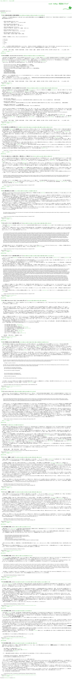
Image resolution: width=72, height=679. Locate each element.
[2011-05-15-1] (6, 616)
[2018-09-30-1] (9, 336)
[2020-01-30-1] (52, 160)
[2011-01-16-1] (24, 61)
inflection (32, 190)
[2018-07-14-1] (17, 182)
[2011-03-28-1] (25, 649)
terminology (26, 391)
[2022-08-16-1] (9, 82)
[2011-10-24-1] (62, 115)
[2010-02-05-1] (19, 324)
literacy (47, 223)
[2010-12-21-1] (58, 180)
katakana (46, 127)
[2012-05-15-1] (19, 144)
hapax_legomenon (42, 581)
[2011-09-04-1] (43, 61)
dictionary (46, 156)
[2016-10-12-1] (19, 605)
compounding (25, 15)
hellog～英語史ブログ (4, 0)
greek (45, 223)
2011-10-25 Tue (3, 608)
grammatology (32, 127)
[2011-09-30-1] (53, 462)
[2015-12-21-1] (23, 332)
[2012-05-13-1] (67, 131)
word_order (17, 190)
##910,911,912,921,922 (60, 463)
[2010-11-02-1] (15, 650)
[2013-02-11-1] (27, 328)
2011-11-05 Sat (3, 524)
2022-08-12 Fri (3, 85)
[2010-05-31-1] (4, 61)
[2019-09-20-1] (57, 130)
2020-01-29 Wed (3, 253)
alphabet (36, 127)
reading (37, 223)
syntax (28, 127)
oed (26, 555)
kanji (39, 127)
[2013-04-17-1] (42, 181)
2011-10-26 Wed (3, 579)
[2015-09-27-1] (21, 330)
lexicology (37, 581)
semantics (30, 15)
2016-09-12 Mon (3, 339)
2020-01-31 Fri (3, 188)
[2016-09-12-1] (14, 451)
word (43, 15)
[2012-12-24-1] (19, 637)
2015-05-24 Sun (3, 388)
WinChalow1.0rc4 (7, 677)
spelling (45, 300)
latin (42, 223)
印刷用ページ (9, 51)
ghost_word (48, 581)
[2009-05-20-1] (51, 459)
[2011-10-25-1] (12, 116)
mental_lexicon (27, 526)
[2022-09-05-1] (9, 486)
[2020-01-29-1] (24, 160)
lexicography (40, 156)
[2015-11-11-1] (19, 331)
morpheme (39, 457)
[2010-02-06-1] (20, 325)
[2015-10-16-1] (24, 605)
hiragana (42, 127)
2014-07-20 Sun (3, 422)
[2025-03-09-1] (9, 605)
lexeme (16, 457)
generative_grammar (31, 391)
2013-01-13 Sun (3, 454)
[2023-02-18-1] (9, 451)
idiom (34, 457)
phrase (11, 92)
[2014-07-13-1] (39, 246)
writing (19, 127)
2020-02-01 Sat (3, 153)
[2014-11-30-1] (19, 329)
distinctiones (23, 127)
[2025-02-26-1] (9, 121)
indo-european (48, 255)
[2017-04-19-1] (14, 336)
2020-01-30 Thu (3, 220)
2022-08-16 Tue (3, 12)
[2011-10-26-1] (31, 116)
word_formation (39, 15)
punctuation (50, 127)
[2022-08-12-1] (34, 57)
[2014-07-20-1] (30, 382)
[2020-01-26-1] (56, 257)
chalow (14, 677)
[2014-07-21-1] (19, 451)
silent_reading (28, 190)
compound (21, 15)
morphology (34, 15)
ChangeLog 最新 (11, 0)
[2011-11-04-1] (51, 116)
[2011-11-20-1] (19, 550)
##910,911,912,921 (14, 528)
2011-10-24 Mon (3, 640)
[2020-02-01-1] (9, 217)
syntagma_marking (13, 424)
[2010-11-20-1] (38, 346)
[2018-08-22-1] (19, 674)
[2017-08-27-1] (57, 137)
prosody (8, 424)
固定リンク (4, 51)
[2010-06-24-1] (45, 290)
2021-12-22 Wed (3, 124)
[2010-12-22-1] (12, 181)
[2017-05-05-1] (64, 181)
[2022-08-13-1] (14, 121)
